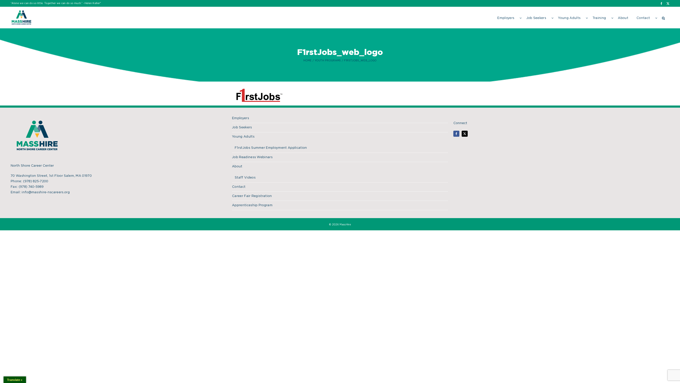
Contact (238, 186)
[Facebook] (456, 134)
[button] (663, 17)
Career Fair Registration (252, 196)
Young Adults (243, 136)
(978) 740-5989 (31, 186)
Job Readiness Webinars (252, 157)
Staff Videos (245, 177)
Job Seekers (242, 127)
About (237, 166)
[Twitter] (465, 134)
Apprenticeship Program (252, 205)
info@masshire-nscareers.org (46, 192)
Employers (240, 118)
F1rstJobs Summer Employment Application (271, 147)
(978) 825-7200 (35, 181)
